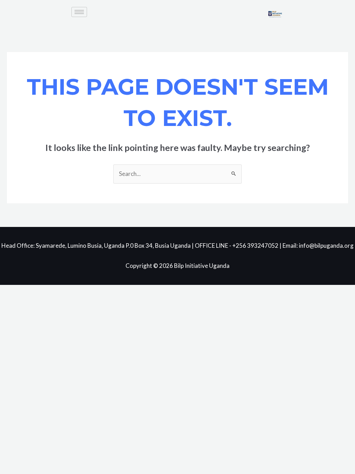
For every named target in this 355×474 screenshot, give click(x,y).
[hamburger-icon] (79, 12)
